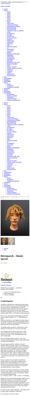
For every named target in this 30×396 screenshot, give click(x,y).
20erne (8, 11)
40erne (8, 14)
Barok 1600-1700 (11, 29)
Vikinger (9, 72)
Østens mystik (10, 74)
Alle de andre (10, 23)
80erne (8, 20)
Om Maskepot (7, 92)
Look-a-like (10, 51)
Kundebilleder (10, 49)
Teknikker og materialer (13, 87)
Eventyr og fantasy (12, 38)
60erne (8, 17)
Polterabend (10, 59)
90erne (8, 22)
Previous (6, 248)
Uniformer (9, 71)
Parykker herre (10, 58)
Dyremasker (10, 85)
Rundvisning (10, 97)
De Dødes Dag (11, 33)
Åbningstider (7, 91)
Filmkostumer (10, 40)
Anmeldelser (7, 88)
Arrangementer (7, 78)
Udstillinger (10, 69)
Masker (9, 52)
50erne (8, 16)
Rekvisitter (9, 61)
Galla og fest (10, 42)
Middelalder (10, 55)
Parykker (7, 196)
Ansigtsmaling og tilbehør (13, 26)
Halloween (10, 43)
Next (5, 249)
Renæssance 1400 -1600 (13, 62)
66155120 (7, 3)
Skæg (8, 65)
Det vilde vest (10, 36)
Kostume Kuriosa (11, 75)
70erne (8, 19)
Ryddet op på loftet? (12, 95)
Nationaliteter (10, 56)
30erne (8, 13)
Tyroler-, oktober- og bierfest (14, 68)
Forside (6, 9)
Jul (7, 48)
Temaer (6, 10)
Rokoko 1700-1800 (12, 64)
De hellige (9, 35)
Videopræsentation (11, 98)
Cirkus (8, 32)
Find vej (6, 90)
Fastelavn (9, 39)
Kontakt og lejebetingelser (13, 100)
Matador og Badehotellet (13, 53)
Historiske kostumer (12, 46)
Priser (5, 77)
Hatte (8, 45)
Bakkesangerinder (11, 27)
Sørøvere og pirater (12, 66)
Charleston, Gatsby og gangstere (15, 30)
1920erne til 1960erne (12, 24)
